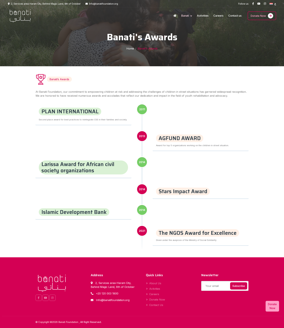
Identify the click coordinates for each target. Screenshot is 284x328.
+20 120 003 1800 (107, 293)
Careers (218, 15)
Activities (202, 15)
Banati (185, 15)
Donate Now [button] (272, 306)
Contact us (234, 15)
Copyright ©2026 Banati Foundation (58, 322)
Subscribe (238, 286)
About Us (155, 283)
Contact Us (156, 305)
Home (130, 48)
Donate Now (259, 15)
